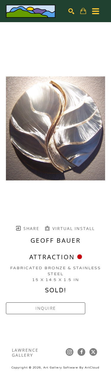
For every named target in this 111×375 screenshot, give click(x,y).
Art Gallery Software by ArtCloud (71, 367)
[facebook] (81, 352)
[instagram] (69, 352)
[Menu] (95, 11)
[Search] (71, 11)
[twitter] (93, 352)
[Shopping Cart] (83, 11)
